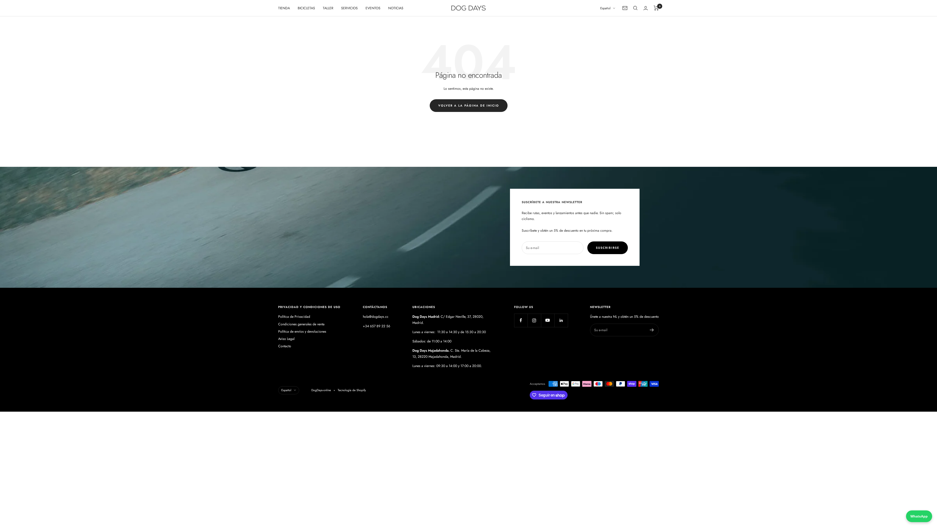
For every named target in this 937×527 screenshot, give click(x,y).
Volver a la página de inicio (468, 105)
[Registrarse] (652, 330)
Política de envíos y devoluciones (302, 331)
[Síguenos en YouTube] (547, 320)
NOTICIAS (395, 8)
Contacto (284, 346)
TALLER (328, 8)
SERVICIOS (349, 8)
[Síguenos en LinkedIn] (561, 320)
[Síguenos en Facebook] (521, 320)
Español (605, 8)
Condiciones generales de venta (301, 324)
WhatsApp (919, 516)
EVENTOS (373, 8)
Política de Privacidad (294, 316)
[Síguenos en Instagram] (534, 320)
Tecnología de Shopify (352, 390)
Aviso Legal (286, 338)
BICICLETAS (306, 8)
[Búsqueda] (635, 8)
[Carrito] (656, 8)
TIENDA (284, 8)
